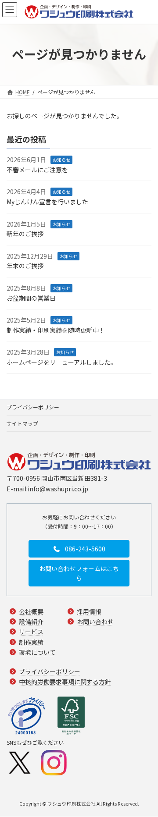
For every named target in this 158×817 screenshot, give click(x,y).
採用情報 (89, 611)
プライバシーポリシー (33, 407)
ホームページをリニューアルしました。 (62, 362)
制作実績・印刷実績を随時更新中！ (56, 330)
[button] (79, 549)
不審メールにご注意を (37, 169)
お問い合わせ (95, 622)
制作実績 (31, 642)
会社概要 (31, 611)
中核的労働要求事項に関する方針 (65, 681)
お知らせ (61, 159)
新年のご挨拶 (25, 233)
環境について (37, 652)
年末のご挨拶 (25, 265)
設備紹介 (31, 622)
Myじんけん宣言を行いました (47, 201)
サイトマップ (22, 423)
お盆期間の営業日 (31, 297)
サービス (31, 632)
